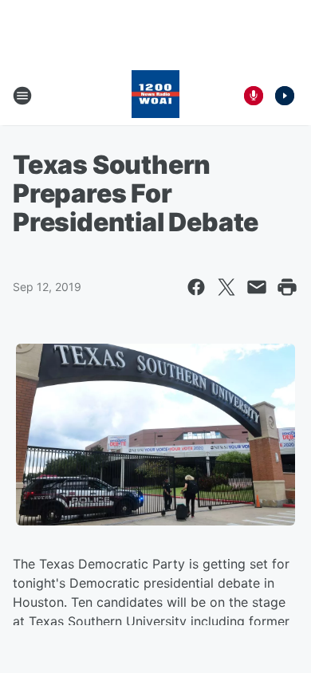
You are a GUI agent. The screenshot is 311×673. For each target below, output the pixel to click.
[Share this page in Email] (257, 287)
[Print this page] (287, 287)
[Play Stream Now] (284, 95)
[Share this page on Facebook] (196, 287)
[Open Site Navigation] (22, 95)
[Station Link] (155, 95)
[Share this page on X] (226, 287)
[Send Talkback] (253, 95)
